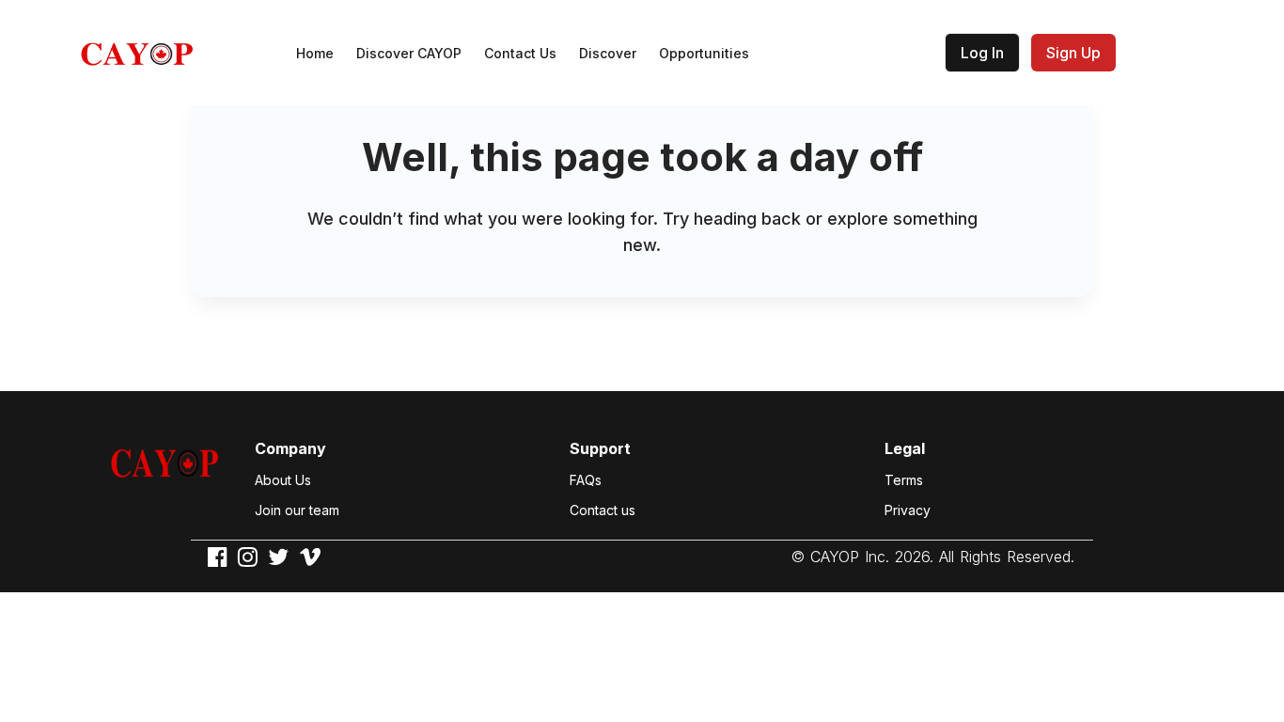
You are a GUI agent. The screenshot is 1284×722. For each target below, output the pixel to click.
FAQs (586, 480)
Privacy (908, 510)
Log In (982, 52)
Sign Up (1073, 52)
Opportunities (704, 53)
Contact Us (520, 53)
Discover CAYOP (409, 53)
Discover (607, 53)
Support (600, 448)
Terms (904, 480)
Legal (905, 448)
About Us (283, 480)
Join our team (297, 510)
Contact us (602, 510)
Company (290, 448)
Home (315, 53)
